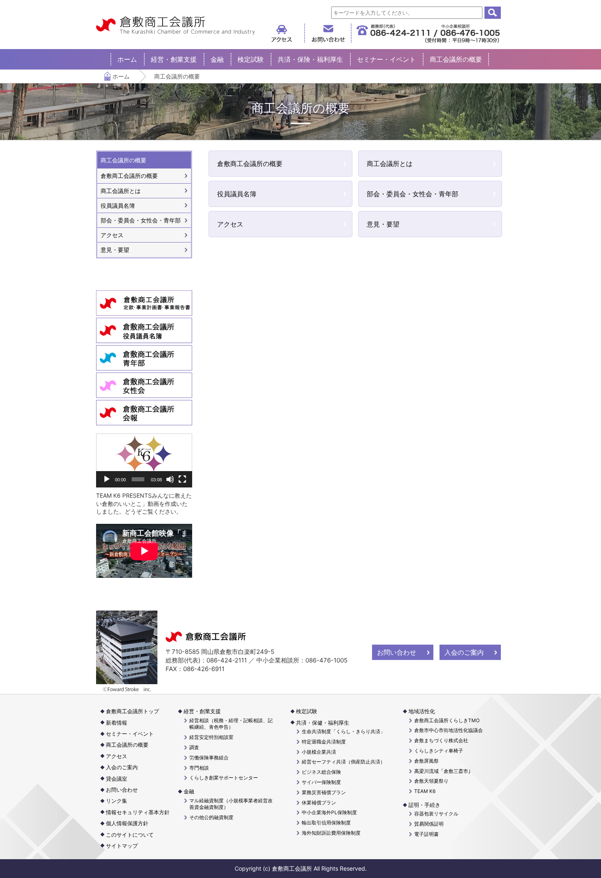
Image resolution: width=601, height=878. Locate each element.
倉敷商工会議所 (175, 25)
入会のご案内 (464, 652)
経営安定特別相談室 (211, 737)
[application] (144, 460)
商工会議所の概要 (456, 59)
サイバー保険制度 (321, 782)
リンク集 (116, 800)
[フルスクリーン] (182, 479)
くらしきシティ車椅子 (438, 751)
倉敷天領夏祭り (431, 781)
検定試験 (251, 59)
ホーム (127, 59)
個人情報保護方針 (127, 823)
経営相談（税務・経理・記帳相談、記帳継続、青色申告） (231, 723)
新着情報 (116, 722)
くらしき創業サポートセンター (223, 778)
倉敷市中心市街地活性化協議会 (448, 730)
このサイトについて (130, 834)
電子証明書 (426, 834)
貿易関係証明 (429, 824)
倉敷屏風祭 (426, 761)
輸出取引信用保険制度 (326, 823)
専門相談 (199, 768)
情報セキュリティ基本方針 (138, 812)
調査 (194, 747)
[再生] (107, 479)
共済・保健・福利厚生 (322, 722)
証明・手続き (424, 805)
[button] (144, 460)
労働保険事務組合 (209, 757)
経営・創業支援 (174, 59)
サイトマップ (122, 845)
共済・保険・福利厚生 (310, 59)
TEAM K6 (424, 791)
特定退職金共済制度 (324, 742)
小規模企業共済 (319, 752)
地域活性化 (421, 711)
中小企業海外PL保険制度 (329, 812)
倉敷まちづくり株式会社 (441, 740)
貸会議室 (116, 778)
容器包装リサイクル (436, 814)
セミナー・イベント (386, 59)
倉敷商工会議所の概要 (250, 163)
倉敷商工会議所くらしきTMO (447, 720)
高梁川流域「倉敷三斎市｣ (442, 771)
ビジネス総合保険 (321, 772)
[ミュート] (170, 479)
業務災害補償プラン (324, 792)
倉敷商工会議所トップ (132, 711)
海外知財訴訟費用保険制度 (331, 833)
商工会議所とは (390, 163)
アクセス (230, 224)
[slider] (138, 479)
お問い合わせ (396, 652)
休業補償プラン (319, 802)
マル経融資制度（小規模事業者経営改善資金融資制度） (231, 804)
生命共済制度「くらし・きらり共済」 (343, 731)
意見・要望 (383, 224)
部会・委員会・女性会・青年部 (412, 194)
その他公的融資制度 (211, 817)
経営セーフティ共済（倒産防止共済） (343, 762)
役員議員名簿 (236, 194)
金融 (217, 59)
